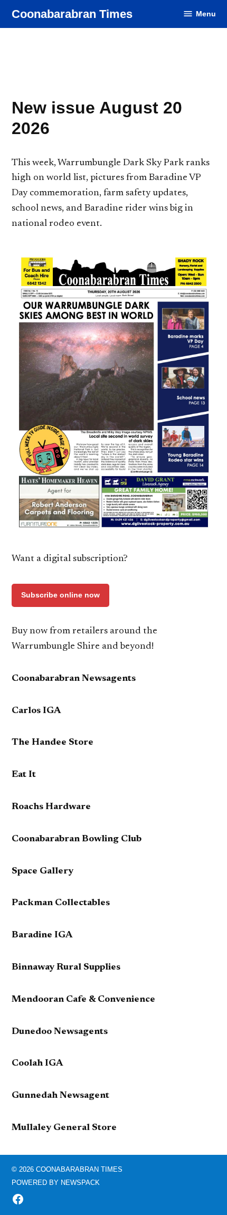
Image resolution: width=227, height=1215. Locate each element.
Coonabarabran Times (72, 14)
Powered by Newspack (56, 1182)
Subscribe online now (60, 595)
